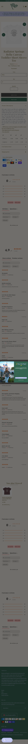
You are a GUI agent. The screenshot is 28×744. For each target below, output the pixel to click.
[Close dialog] (27, 362)
